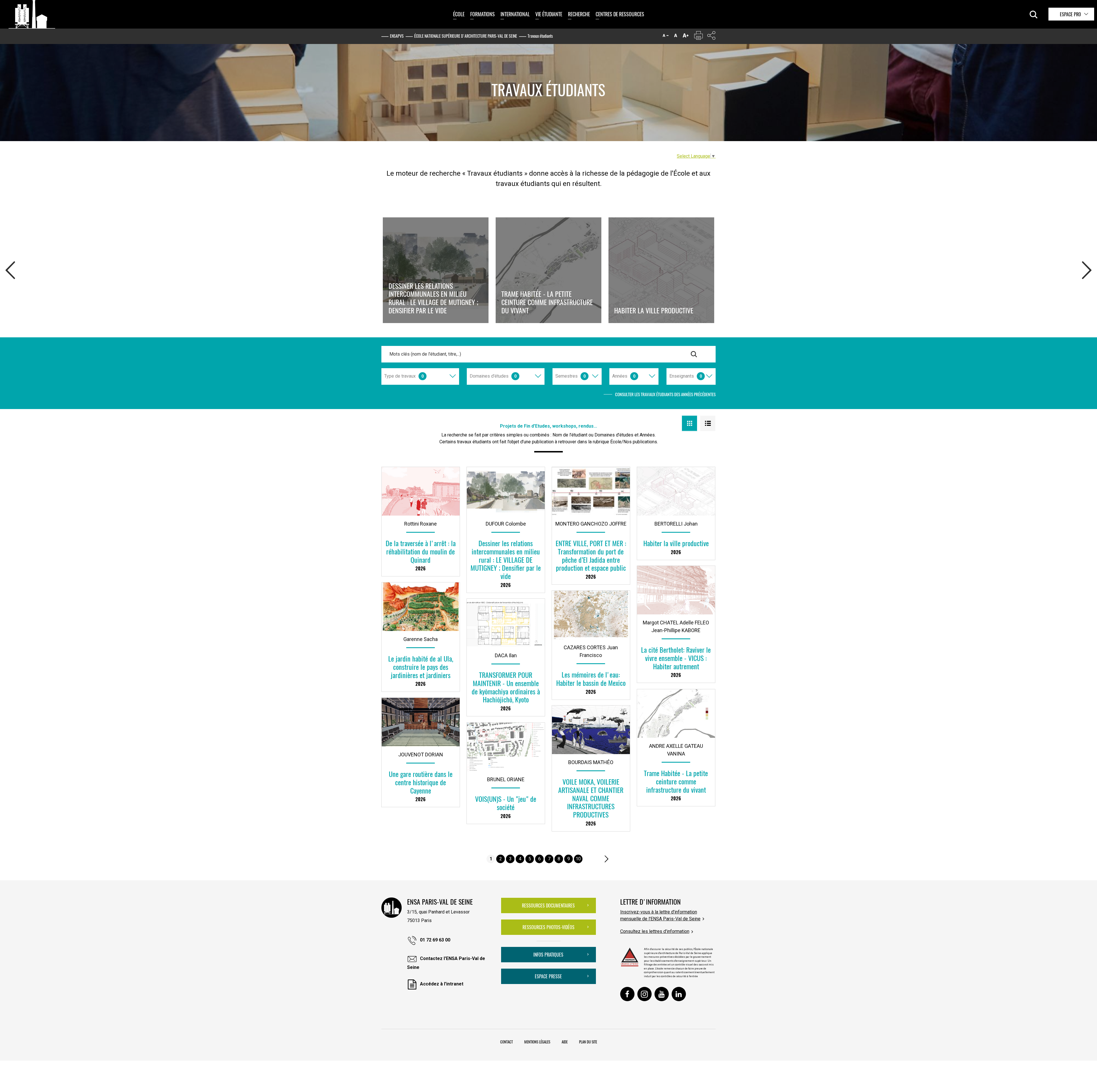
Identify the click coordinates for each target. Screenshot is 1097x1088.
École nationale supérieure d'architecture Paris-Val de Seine (465, 36)
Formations (482, 14)
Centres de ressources (620, 14)
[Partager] (711, 36)
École (459, 14)
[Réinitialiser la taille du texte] (675, 36)
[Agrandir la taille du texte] (685, 36)
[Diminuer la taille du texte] (665, 36)
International (515, 14)
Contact (506, 1042)
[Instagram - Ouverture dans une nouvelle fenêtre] (644, 994)
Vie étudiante (548, 14)
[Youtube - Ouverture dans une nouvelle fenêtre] (661, 994)
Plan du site (588, 1042)
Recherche (579, 14)
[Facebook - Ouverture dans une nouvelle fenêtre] (627, 994)
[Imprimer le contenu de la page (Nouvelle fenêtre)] (698, 36)
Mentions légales (537, 1042)
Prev (10, 269)
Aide (565, 1042)
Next (1086, 269)
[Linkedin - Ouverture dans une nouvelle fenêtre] (679, 994)
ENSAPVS (397, 36)
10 (578, 858)
